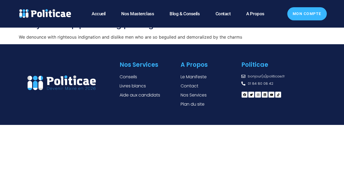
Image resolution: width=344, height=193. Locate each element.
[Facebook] (245, 95)
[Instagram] (258, 95)
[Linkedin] (265, 95)
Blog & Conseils (185, 13)
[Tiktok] (278, 95)
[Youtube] (271, 95)
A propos (255, 13)
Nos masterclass (137, 13)
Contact (223, 13)
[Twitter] (251, 95)
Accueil (99, 13)
